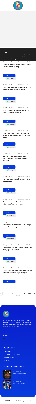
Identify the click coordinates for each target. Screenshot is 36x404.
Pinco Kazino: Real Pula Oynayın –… (19, 384)
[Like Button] (32, 93)
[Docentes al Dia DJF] (18, 5)
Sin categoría (11, 78)
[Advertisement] (18, 29)
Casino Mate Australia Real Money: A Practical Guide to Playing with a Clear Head (16, 135)
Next (29, 293)
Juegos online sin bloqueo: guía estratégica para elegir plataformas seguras (15, 158)
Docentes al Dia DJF (24, 61)
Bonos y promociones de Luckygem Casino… (19, 374)
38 (24, 293)
